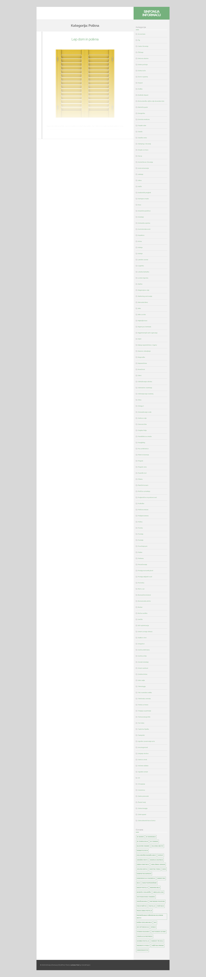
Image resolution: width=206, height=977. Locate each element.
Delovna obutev (143, 58)
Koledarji (141, 217)
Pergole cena (142, 467)
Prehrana (141, 558)
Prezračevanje (142, 564)
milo (138, 883)
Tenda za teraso (143, 704)
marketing (161, 878)
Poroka (140, 528)
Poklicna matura (143, 509)
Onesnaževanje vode (144, 412)
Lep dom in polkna (85, 39)
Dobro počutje (143, 64)
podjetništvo (141, 906)
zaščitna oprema (158, 946)
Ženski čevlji (142, 802)
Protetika (141, 583)
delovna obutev (157, 846)
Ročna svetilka (142, 613)
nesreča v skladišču (144, 892)
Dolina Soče (142, 70)
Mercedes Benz (143, 302)
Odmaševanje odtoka (145, 381)
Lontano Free (74, 965)
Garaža (140, 131)
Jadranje (140, 174)
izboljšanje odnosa (158, 865)
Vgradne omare (143, 772)
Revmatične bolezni (144, 595)
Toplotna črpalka (143, 729)
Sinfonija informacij (151, 13)
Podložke (141, 503)
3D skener (140, 837)
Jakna (140, 180)
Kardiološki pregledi (144, 192)
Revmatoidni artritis (144, 601)
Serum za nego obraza (145, 631)
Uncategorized (143, 747)
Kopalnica (141, 235)
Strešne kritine (142, 674)
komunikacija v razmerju (146, 878)
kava (164, 869)
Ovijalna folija (142, 430)
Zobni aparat (142, 814)
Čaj (139, 40)
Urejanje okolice (143, 753)
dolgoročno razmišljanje (146, 855)
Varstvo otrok (142, 759)
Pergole (140, 461)
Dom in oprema (143, 77)
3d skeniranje (151, 837)
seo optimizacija (143, 927)
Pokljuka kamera (143, 515)
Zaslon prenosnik (143, 796)
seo (155, 922)
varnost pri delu (157, 941)
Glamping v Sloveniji (144, 144)
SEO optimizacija (143, 625)
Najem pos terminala (144, 326)
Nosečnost (141, 369)
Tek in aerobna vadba (145, 692)
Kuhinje (140, 253)
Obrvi (139, 375)
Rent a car (141, 589)
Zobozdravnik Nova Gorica (146, 820)
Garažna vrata (142, 137)
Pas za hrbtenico (143, 448)
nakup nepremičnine (149, 883)
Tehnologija (142, 686)
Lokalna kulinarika (143, 272)
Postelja (140, 534)
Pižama (140, 479)
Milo (139, 308)
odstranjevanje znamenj (146, 897)
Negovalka (141, 357)
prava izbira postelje (144, 911)
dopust (160, 855)
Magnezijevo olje (143, 290)
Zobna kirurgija (142, 808)
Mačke (140, 284)
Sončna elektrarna (144, 650)
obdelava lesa (158, 892)
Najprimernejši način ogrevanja (147, 333)
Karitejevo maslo (143, 198)
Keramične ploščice (144, 211)
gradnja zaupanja (156, 860)
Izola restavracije (143, 168)
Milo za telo (142, 314)
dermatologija (142, 851)
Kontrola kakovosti (144, 229)
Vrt (139, 778)
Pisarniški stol (142, 473)
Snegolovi (141, 644)
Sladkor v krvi (142, 637)
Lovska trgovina (143, 278)
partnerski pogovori (157, 901)
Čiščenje (140, 52)
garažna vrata (142, 860)
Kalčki (140, 186)
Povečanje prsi (142, 546)
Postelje (140, 540)
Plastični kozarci (143, 485)
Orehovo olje (142, 418)
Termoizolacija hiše (144, 717)
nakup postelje (142, 888)
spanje (153, 927)
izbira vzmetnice (143, 865)
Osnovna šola (142, 424)
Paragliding (141, 442)
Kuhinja (140, 247)
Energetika (141, 113)
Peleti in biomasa (143, 455)
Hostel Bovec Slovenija (145, 162)
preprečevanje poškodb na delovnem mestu (150, 916)
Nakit (139, 339)
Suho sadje (141, 680)
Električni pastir (143, 107)
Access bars (141, 34)
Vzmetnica (141, 790)
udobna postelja (143, 941)
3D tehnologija (142, 841)
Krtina (140, 241)
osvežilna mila (142, 901)
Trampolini (141, 735)
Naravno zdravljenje (144, 351)
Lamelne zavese (143, 259)
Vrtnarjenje (141, 784)
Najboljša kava (142, 320)
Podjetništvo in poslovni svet (147, 497)
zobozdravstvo (142, 950)
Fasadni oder (142, 125)
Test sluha (141, 723)
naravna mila (155, 888)
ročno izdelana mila (144, 922)
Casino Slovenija (143, 46)
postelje (152, 906)
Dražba (140, 89)
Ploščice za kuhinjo (144, 491)
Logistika (141, 266)
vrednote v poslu (143, 946)
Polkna (140, 522)
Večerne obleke (143, 765)
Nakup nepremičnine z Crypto (147, 345)
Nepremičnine (142, 363)
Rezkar (140, 607)
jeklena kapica (142, 869)
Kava (139, 205)
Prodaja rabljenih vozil (145, 576)
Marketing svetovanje (145, 296)
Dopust (140, 83)
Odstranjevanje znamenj (145, 394)
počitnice (160, 906)
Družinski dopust (143, 95)
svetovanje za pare (159, 932)
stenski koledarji (143, 932)
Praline (140, 552)
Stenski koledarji (143, 662)
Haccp (140, 156)
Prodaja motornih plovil (145, 570)
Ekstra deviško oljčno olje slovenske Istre (151, 101)
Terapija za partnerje (144, 711)
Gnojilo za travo (143, 150)
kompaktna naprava (144, 874)
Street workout (143, 668)
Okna (139, 400)
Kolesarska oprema (144, 223)
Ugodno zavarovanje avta (146, 741)
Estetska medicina (144, 119)
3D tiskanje (154, 841)
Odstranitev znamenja (145, 387)
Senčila (140, 619)
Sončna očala (142, 656)
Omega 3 (141, 406)
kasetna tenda (155, 869)
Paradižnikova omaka (145, 436)
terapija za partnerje (144, 936)
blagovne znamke (143, 846)
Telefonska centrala (144, 698)
